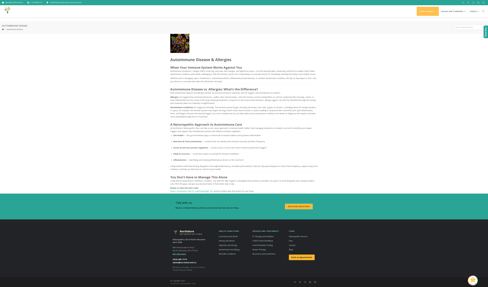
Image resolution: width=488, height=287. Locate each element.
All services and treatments (263, 254)
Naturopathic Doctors (298, 236)
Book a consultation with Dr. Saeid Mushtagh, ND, (191, 191)
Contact (473, 11)
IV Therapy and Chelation (263, 236)
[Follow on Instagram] (473, 2)
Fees (291, 241)
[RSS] (483, 2)
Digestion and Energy (228, 245)
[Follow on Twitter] (463, 2)
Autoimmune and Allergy (229, 249)
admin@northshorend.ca (184, 262)
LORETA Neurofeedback (262, 241)
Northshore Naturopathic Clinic (183, 283)
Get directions (179, 254)
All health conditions (227, 254)
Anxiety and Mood (226, 241)
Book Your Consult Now (298, 206)
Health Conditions (426, 11)
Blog (291, 249)
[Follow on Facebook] (468, 2)
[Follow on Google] (478, 2)
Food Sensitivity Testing (262, 245)
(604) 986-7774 (180, 259)
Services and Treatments (452, 11)
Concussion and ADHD (228, 236)
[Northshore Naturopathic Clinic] (7, 11)
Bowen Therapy (259, 249)
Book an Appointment (301, 257)
